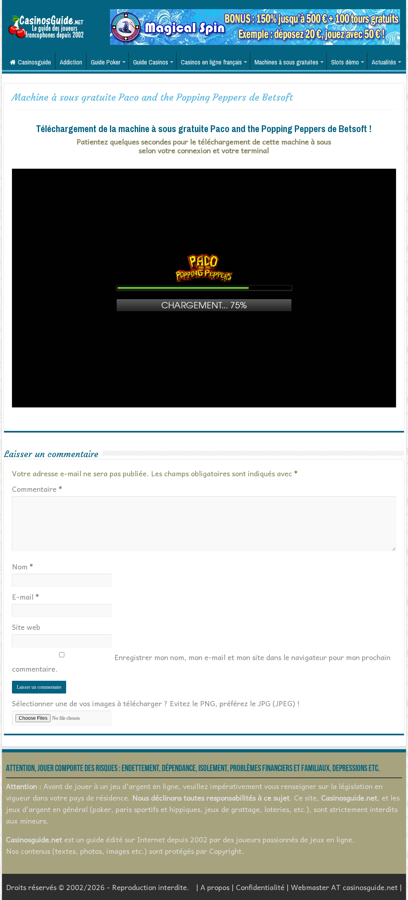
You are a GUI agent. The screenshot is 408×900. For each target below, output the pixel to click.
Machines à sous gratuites (286, 62)
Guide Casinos (150, 62)
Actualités (384, 62)
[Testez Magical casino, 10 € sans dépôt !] (255, 26)
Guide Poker (105, 62)
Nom (22, 566)
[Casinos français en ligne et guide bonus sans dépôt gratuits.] (46, 26)
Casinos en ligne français (211, 62)
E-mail (25, 596)
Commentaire (37, 489)
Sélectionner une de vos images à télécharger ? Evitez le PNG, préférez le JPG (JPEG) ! (156, 703)
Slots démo (345, 62)
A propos (215, 887)
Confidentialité (260, 887)
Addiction (71, 62)
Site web (26, 627)
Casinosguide (34, 62)
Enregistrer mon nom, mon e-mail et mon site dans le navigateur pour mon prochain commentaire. (201, 662)
